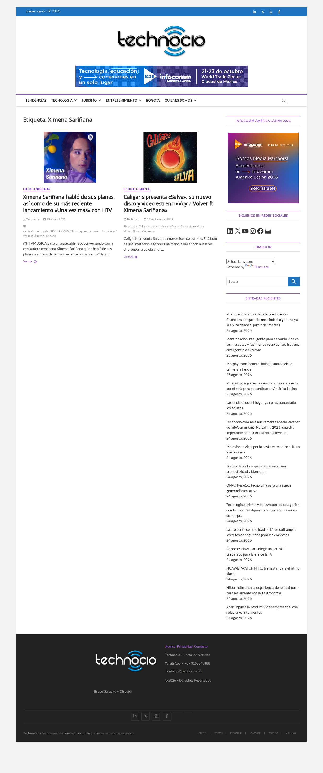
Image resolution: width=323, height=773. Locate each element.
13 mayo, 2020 (55, 219)
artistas (133, 226)
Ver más (34, 261)
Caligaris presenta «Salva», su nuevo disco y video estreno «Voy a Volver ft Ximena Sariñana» (168, 203)
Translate (261, 267)
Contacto (201, 646)
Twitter (218, 732)
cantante (29, 231)
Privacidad (185, 646)
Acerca (170, 646)
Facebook (255, 732)
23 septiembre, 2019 (159, 219)
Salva (184, 226)
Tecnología (62, 100)
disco (154, 226)
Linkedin (201, 732)
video (192, 226)
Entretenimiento (121, 100)
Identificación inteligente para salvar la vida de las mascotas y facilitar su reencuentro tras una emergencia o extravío (263, 344)
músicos (174, 226)
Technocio (33, 219)
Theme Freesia (67, 733)
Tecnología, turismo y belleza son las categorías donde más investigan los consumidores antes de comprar (262, 510)
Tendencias (36, 100)
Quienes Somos (178, 100)
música (110, 231)
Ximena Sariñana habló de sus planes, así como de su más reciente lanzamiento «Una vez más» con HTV (69, 203)
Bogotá (153, 100)
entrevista (42, 231)
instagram (81, 231)
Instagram (236, 732)
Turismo (89, 100)
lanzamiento (97, 231)
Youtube (273, 732)
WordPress (85, 733)
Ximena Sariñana (45, 236)
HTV (53, 231)
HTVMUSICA (65, 231)
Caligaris (144, 226)
